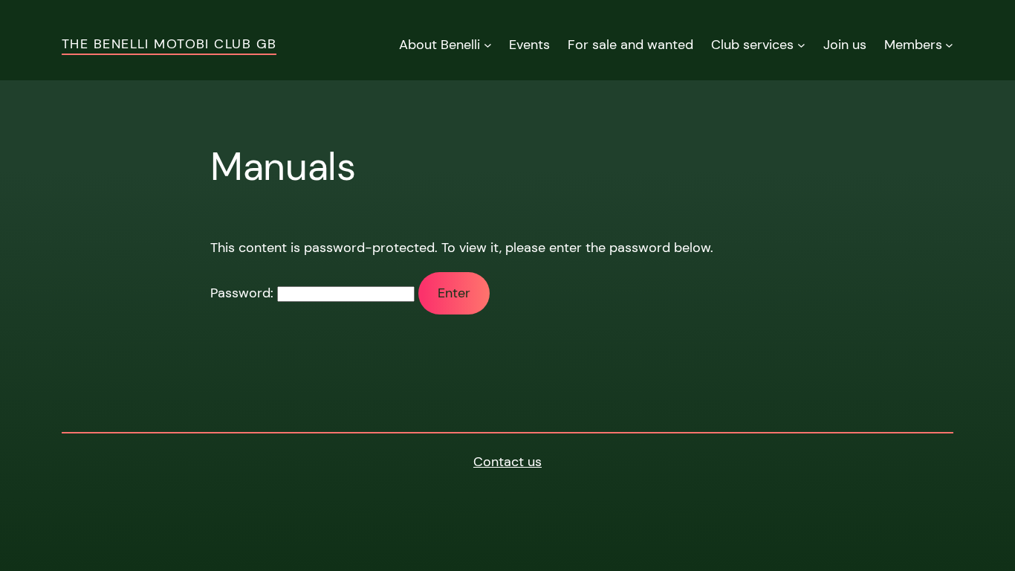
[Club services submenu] (801, 45)
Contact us (507, 462)
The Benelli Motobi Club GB (169, 44)
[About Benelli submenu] (488, 45)
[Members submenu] (949, 45)
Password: (243, 293)
